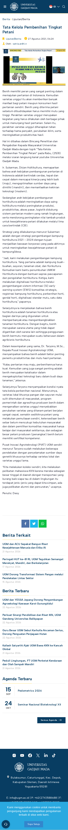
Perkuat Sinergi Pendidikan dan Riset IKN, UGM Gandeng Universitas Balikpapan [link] (31, 616)
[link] (26, 7)
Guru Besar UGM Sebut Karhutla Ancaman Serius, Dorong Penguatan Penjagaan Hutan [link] (33, 632)
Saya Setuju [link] (34, 824)
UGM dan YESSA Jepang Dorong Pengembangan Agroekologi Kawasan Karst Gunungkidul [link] (32, 601)
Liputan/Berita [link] (21, 19)
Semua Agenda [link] (49, 720)
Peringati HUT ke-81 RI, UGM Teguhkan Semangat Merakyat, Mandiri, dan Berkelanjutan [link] (32, 561)
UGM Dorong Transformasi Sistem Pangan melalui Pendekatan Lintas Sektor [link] (32, 576)
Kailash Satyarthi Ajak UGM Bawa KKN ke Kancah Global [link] (32, 647)
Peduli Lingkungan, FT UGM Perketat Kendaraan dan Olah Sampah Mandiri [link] (32, 662)
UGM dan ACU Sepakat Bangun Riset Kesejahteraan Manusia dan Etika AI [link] (25, 545)
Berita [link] (6, 19)
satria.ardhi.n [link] (20, 43)
